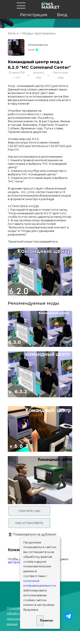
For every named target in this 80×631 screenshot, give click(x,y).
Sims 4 (14, 33)
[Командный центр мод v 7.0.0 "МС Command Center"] (40, 480)
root (31, 49)
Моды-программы (38, 33)
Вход (62, 14)
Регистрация (33, 14)
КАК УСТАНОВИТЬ (29, 523)
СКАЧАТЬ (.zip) (29, 510)
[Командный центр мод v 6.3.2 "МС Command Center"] (40, 374)
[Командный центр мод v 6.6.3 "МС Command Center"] (40, 429)
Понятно (42, 620)
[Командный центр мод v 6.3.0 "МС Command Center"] (40, 329)
